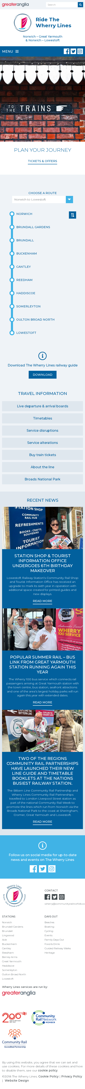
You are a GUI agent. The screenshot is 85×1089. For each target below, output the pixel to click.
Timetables (42, 418)
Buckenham (9, 944)
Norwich (7, 922)
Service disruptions (42, 431)
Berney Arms (9, 957)
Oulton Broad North (14, 974)
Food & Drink (52, 944)
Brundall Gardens (12, 926)
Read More (42, 601)
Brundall (7, 931)
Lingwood (8, 935)
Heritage (50, 952)
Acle (4, 939)
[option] (42, 112)
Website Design (17, 1080)
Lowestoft (8, 978)
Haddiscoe (8, 965)
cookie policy (48, 1070)
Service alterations (42, 443)
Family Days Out (54, 939)
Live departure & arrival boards (42, 406)
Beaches (49, 922)
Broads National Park (42, 479)
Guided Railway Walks (58, 948)
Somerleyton (9, 970)
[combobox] (42, 199)
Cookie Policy (48, 1076)
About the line (42, 467)
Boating (49, 926)
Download (42, 375)
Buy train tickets (42, 455)
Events (48, 935)
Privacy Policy (71, 1076)
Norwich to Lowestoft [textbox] (30, 199)
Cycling (49, 931)
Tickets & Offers (42, 161)
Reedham (8, 952)
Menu (8, 51)
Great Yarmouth (11, 961)
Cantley (6, 948)
